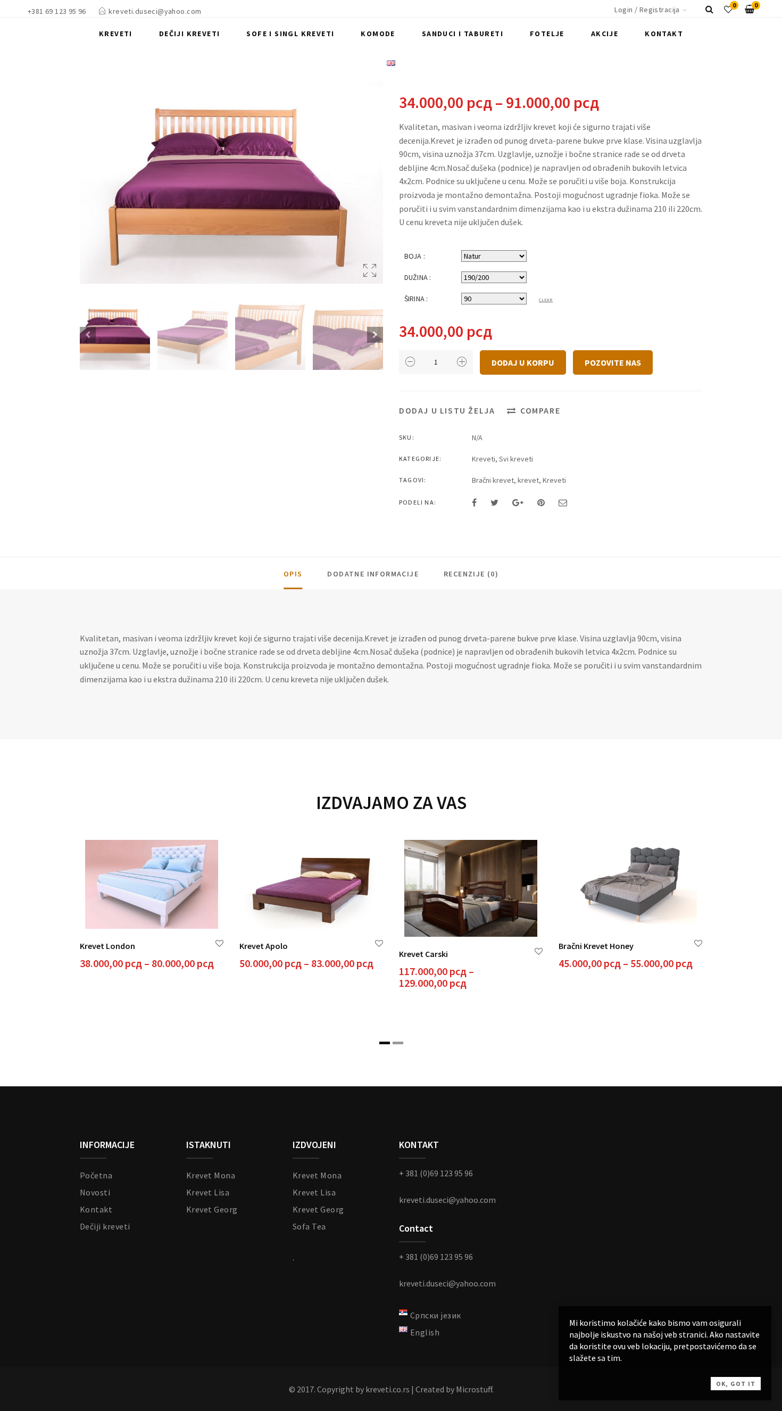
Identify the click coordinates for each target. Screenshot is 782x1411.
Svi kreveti (516, 459)
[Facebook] (474, 502)
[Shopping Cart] (749, 9)
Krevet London (107, 945)
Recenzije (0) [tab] (471, 574)
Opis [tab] (293, 574)
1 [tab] (384, 1043)
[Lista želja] (728, 9)
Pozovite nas (613, 362)
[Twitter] (494, 502)
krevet (528, 480)
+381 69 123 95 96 (57, 11)
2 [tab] (398, 1043)
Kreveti (115, 33)
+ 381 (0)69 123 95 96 (436, 1173)
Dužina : (417, 277)
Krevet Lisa (207, 1192)
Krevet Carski (423, 953)
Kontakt (664, 33)
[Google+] (517, 502)
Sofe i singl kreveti (290, 33)
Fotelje (547, 33)
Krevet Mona (210, 1175)
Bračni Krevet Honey (596, 945)
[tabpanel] (151, 906)
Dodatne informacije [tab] (373, 574)
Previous (88, 335)
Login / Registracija (646, 9)
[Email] (563, 502)
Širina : (416, 298)
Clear (546, 299)
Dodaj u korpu (523, 362)
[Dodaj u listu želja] (219, 943)
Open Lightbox (231, 182)
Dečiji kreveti (189, 33)
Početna (96, 1175)
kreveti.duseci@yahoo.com (155, 11)
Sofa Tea (309, 1226)
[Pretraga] (709, 9)
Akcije (604, 33)
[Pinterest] (541, 502)
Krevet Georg (212, 1209)
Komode (378, 33)
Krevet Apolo (263, 945)
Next (375, 335)
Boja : (414, 256)
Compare (540, 410)
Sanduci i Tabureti (462, 33)
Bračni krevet (493, 480)
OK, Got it (735, 1384)
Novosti (95, 1192)
